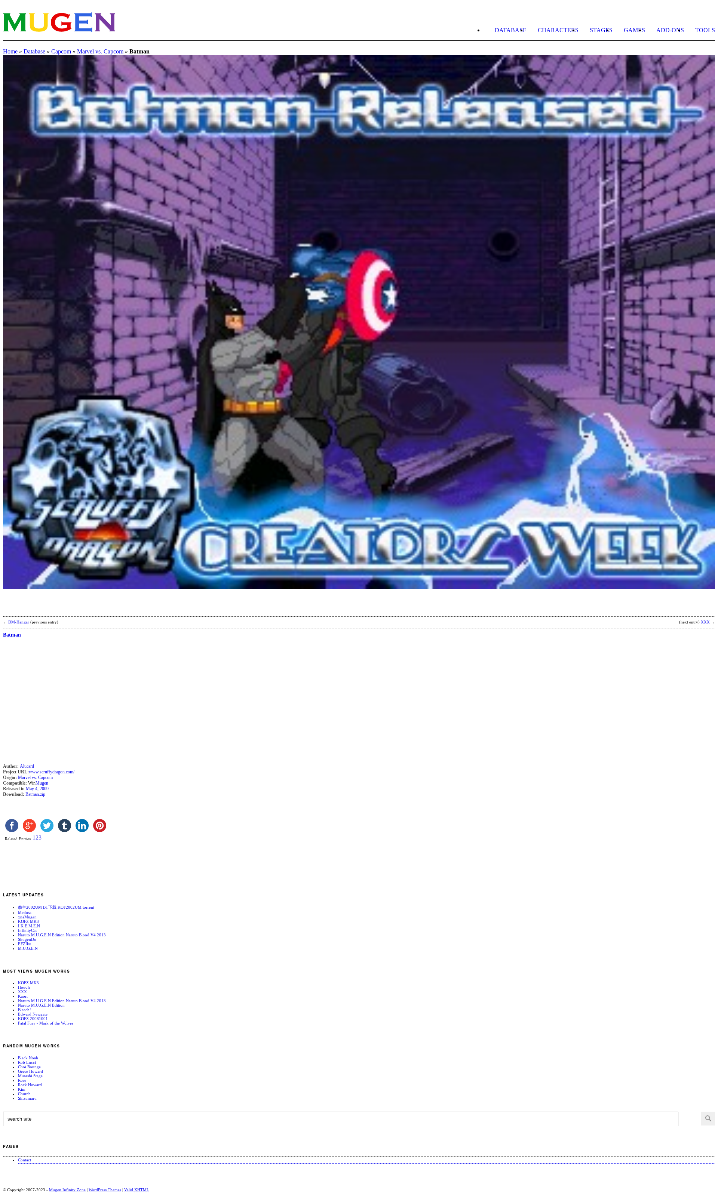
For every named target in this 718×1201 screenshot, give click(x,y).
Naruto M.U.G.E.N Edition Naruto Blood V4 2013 (62, 935)
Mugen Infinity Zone (67, 1190)
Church (24, 1093)
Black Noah (28, 1058)
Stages (601, 30)
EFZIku (24, 944)
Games (634, 30)
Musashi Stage (30, 1076)
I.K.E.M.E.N (29, 926)
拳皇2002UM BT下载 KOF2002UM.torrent (56, 907)
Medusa (24, 912)
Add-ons (670, 30)
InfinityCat (27, 930)
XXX (22, 991)
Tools (705, 30)
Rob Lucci (27, 1062)
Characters (558, 30)
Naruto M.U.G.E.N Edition (41, 1005)
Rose (22, 1080)
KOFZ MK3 (28, 921)
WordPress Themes (105, 1190)
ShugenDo (27, 939)
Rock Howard (30, 1085)
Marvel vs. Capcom (100, 51)
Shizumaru (27, 1098)
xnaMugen (27, 917)
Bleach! (24, 1009)
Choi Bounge (29, 1067)
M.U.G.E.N (28, 948)
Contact (24, 1160)
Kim (21, 1089)
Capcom (61, 51)
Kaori (23, 996)
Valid (136, 1190)
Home (10, 51)
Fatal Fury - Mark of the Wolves (45, 1023)
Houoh (24, 987)
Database (511, 30)
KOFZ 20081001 (33, 1018)
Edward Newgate (32, 1014)
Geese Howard (30, 1071)
